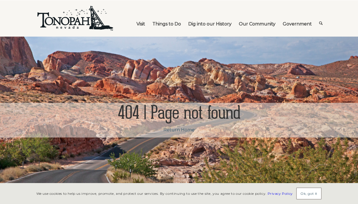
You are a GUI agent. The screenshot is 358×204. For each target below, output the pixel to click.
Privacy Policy (280, 193)
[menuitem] (141, 18)
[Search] (320, 18)
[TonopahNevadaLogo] (75, 18)
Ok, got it (308, 193)
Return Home (179, 129)
